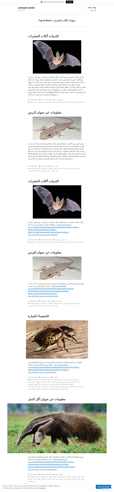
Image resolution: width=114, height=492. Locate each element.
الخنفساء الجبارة (38, 316)
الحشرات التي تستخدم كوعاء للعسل (44, 384)
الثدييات (54, 102)
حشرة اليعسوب (63, 386)
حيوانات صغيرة (54, 166)
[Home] (92, 10)
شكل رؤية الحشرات (54, 389)
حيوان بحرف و (66, 168)
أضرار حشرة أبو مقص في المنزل (71, 382)
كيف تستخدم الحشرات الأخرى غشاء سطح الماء (52, 379)
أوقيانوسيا (62, 477)
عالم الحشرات (65, 389)
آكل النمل (56, 477)
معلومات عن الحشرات (34, 382)
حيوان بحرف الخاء (57, 479)
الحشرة (56, 384)
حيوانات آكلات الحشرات (71, 102)
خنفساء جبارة (31, 389)
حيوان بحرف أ (36, 479)
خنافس (38, 389)
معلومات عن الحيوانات (35, 102)
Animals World (33, 100)
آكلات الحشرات (47, 102)
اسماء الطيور (60, 102)
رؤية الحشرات (44, 389)
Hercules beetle (34, 379)
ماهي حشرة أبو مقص (72, 379)
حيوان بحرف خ (67, 479)
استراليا (30, 479)
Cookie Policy (42, 488)
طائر (83, 102)
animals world (26, 7)
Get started (69, 1)
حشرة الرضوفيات (73, 386)
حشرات (44, 386)
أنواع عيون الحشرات (55, 382)
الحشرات (55, 377)
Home (90, 7)
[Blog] (94, 10)
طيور (79, 102)
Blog (94, 7)
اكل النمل (68, 477)
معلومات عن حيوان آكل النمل (47, 399)
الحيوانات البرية (58, 474)
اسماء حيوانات (57, 168)
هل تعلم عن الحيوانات (56, 100)
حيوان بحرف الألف (46, 479)
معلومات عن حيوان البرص (44, 112)
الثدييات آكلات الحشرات (43, 36)
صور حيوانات (54, 171)
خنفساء (81, 386)
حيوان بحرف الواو (75, 168)
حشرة (48, 386)
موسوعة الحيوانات (34, 168)
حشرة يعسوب (55, 386)
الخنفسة (71, 384)
